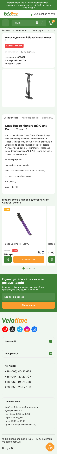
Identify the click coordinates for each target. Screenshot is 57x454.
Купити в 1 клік (28, 259)
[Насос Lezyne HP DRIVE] (24, 224)
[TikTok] (12, 329)
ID (12, 448)
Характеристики (30, 117)
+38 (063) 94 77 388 (18, 381)
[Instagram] (27, 329)
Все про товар (11, 117)
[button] (23, 268)
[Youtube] (5, 329)
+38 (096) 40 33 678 (44, 14)
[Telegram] (20, 329)
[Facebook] (34, 329)
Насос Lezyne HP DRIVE (16, 244)
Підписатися (28, 305)
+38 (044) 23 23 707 (18, 376)
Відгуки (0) (47, 117)
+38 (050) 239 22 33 (18, 387)
